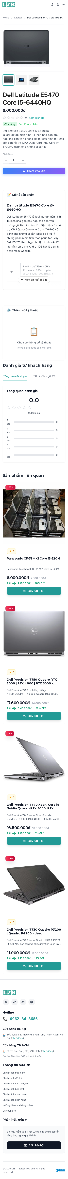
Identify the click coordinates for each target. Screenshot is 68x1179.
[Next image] (59, 48)
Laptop (18, 17)
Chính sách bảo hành (14, 1072)
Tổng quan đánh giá (15, 376)
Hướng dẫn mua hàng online (18, 1105)
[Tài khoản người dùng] (52, 4)
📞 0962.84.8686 (20, 1019)
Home (6, 17)
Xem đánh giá (36, 117)
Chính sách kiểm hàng (14, 1099)
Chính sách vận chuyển (15, 1083)
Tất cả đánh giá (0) (44, 376)
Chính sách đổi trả (12, 1078)
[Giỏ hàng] (57, 4)
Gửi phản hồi (36, 1145)
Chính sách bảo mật (13, 1089)
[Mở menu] (63, 4)
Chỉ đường (17, 1038)
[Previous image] (8, 48)
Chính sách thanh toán (15, 1094)
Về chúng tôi (9, 1110)
